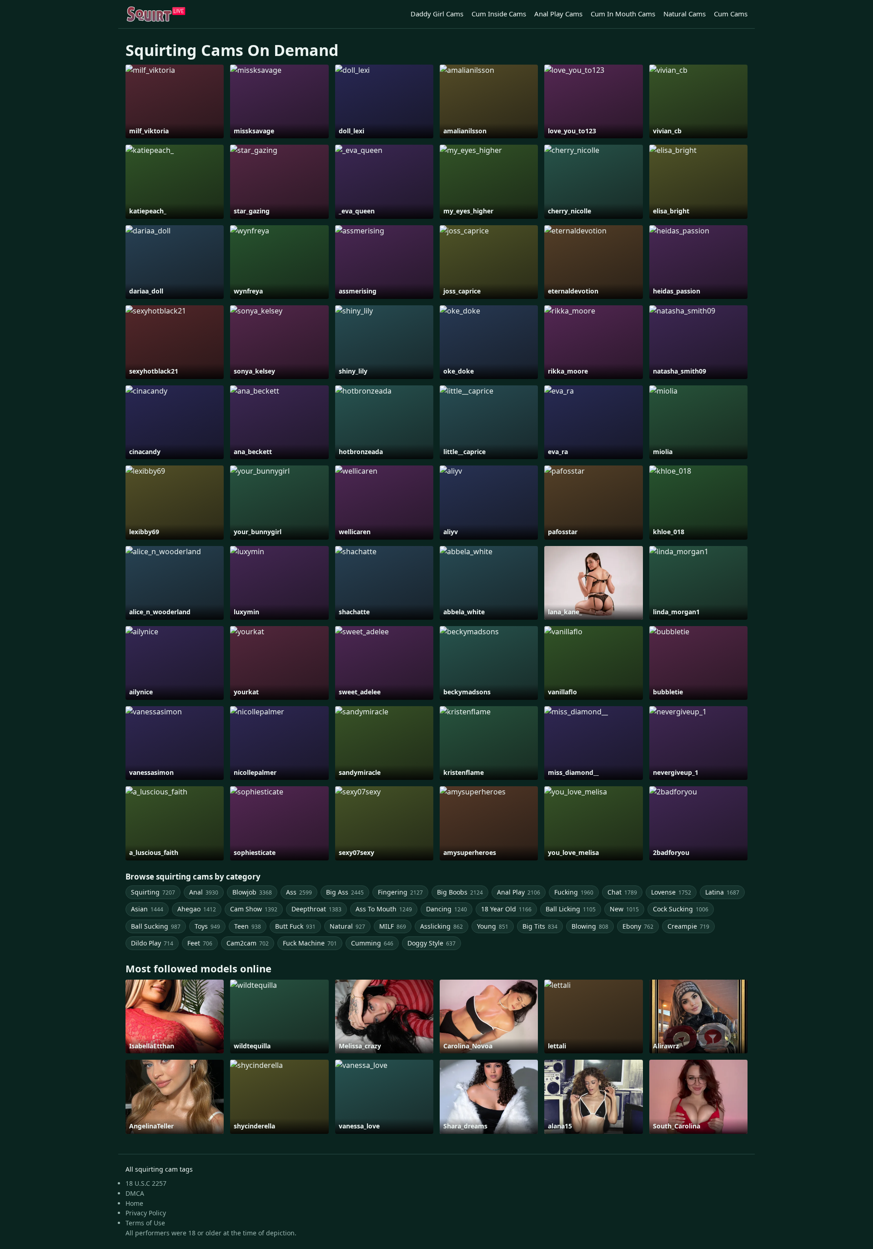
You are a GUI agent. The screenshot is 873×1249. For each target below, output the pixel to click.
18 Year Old (506, 909)
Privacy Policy (145, 1213)
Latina (722, 892)
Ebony (637, 926)
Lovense (671, 892)
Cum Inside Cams (499, 13)
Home (134, 1203)
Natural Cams (684, 13)
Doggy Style (431, 943)
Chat (622, 892)
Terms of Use (145, 1223)
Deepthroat (316, 909)
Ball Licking (571, 909)
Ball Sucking (156, 926)
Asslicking (441, 926)
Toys (207, 926)
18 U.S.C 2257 (145, 1183)
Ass (299, 892)
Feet (199, 943)
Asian (147, 909)
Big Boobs (460, 892)
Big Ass (345, 892)
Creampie (688, 926)
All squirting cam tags (159, 1169)
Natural (347, 926)
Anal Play (518, 892)
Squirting (153, 892)
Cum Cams (731, 13)
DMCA (134, 1193)
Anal (203, 892)
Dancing (446, 909)
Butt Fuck (295, 926)
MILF (392, 926)
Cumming (372, 943)
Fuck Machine (310, 943)
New (624, 909)
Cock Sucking (680, 909)
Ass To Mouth (384, 909)
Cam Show (253, 909)
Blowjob (252, 892)
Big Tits (539, 926)
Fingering (400, 892)
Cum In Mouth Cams (623, 13)
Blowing (590, 926)
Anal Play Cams (558, 13)
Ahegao (196, 909)
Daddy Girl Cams (437, 13)
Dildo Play (152, 943)
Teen (247, 926)
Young (492, 926)
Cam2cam (247, 943)
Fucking (573, 892)
